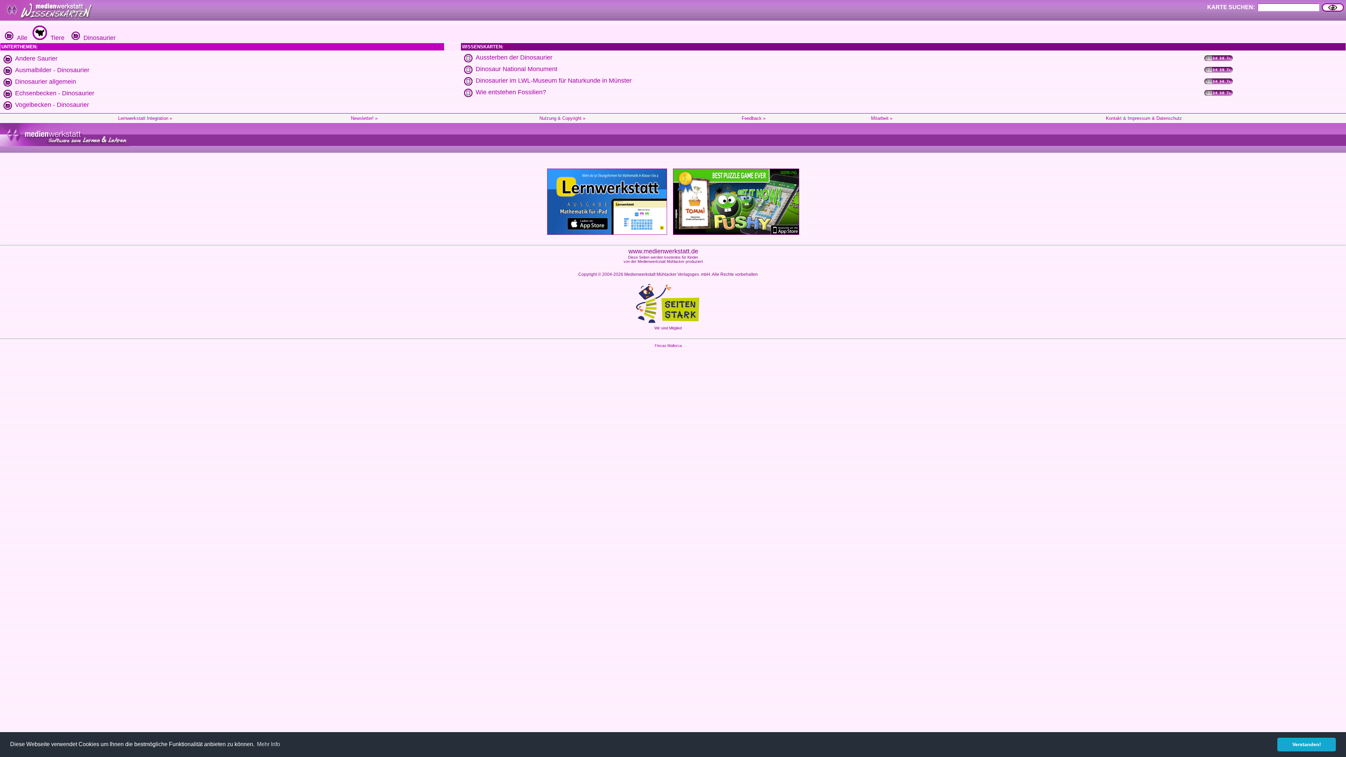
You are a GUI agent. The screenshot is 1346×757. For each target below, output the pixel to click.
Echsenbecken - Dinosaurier (54, 93)
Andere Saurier (36, 58)
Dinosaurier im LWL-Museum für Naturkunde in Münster (554, 80)
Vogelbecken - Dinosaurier (52, 104)
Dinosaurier (98, 37)
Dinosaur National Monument (516, 69)
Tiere (55, 37)
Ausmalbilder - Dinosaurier (52, 70)
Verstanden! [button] (1306, 744)
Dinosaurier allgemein (45, 81)
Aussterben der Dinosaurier (514, 57)
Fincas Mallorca (668, 345)
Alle (20, 37)
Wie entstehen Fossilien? (511, 92)
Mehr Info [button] (268, 744)
